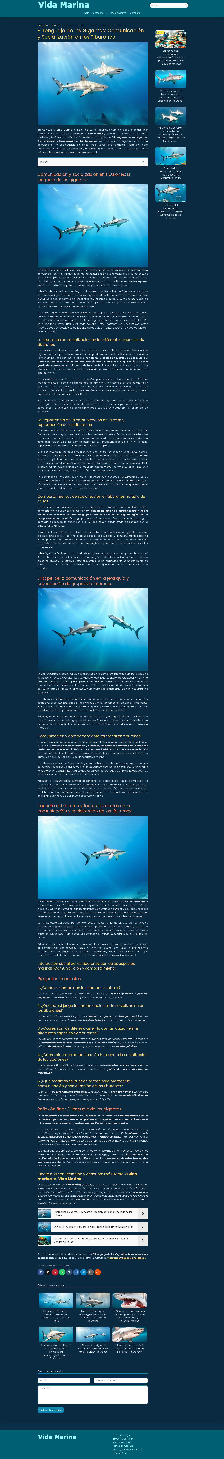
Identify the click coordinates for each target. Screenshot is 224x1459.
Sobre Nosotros (118, 12)
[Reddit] (98, 1272)
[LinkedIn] (76, 1272)
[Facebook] (41, 1272)
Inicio (86, 12)
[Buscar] (185, 5)
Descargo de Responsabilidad (127, 1449)
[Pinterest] (55, 1272)
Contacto (135, 12)
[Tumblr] (69, 1272)
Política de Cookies (122, 1442)
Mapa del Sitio (119, 1453)
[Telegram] (83, 1272)
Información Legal (121, 1435)
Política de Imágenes (123, 1446)
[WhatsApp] (62, 1272)
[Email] (91, 1272)
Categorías (99, 12)
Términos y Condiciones (124, 1439)
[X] (48, 1272)
